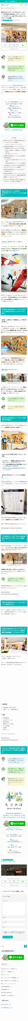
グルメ (6, 974)
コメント (5, 900)
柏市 (10, 861)
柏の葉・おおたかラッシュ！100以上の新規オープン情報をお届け (14, 828)
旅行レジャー (5, 861)
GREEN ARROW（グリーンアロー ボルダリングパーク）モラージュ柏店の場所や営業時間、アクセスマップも (14, 175)
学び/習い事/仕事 (7, 992)
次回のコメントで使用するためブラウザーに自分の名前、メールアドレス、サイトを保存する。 (14, 932)
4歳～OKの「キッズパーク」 (11, 153)
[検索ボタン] (21, 5)
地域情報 (6, 989)
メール (5, 922)
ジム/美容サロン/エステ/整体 (10, 980)
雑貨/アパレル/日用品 (9, 995)
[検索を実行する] (25, 946)
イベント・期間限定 (8, 971)
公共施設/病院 (7, 986)
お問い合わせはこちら (6, 1004)
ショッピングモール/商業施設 (10, 977)
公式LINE (20, 1)
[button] (5, 45)
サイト (4, 927)
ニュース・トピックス (9, 983)
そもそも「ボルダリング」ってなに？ (13, 144)
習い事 (13, 861)
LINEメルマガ (15, 106)
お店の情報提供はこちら (6, 1007)
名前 (4, 917)
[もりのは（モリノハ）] (5, 5)
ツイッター (15, 110)
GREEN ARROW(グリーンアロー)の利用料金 (15, 163)
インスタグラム (15, 115)
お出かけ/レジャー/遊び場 (7, 20)
